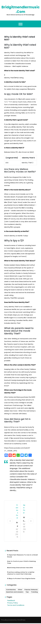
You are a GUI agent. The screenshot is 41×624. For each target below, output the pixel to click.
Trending (34, 592)
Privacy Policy (12, 603)
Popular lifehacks (31, 589)
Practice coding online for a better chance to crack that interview (21, 573)
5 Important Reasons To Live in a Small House (22, 556)
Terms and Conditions (15, 605)
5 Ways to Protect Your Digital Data (21, 578)
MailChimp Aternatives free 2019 (20, 568)
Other (20, 589)
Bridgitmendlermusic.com (20, 9)
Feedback (11, 600)
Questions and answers (14, 592)
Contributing (11, 589)
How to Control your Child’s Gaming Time (21, 562)
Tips (27, 592)
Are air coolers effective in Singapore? (16, 524)
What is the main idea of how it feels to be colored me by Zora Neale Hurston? (24, 519)
